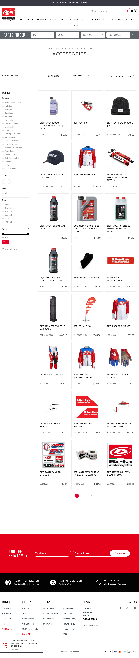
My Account (68, 608)
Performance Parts (12, 144)
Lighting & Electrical (12, 134)
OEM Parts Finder (30, 629)
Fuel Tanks (9, 120)
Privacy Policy (69, 629)
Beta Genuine (10, 208)
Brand (5, 200)
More (77, 25)
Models (25, 19)
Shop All (26, 634)
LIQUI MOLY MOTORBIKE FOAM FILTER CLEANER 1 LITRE (119, 229)
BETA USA (9, 211)
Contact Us (68, 613)
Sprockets (9, 162)
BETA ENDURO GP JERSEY (119, 326)
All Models (7, 629)
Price (4, 229)
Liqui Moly (9, 215)
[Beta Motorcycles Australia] (8, 14)
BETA (7, 205)
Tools (7, 165)
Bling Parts (9, 113)
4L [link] (6, 193)
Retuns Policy (69, 624)
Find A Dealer (76, 19)
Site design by (66, 652)
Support (117, 19)
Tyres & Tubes (10, 169)
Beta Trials (6, 618)
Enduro (25, 608)
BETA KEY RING (81, 123)
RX (3, 624)
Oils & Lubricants (11, 141)
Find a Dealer (48, 608)
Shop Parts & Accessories (48, 19)
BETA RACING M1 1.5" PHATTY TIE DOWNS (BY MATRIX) (118, 177)
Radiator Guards (11, 155)
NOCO (7, 219)
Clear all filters (10, 249)
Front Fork (9, 116)
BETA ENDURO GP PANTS (51, 375)
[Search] (126, 11)
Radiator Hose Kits (12, 158)
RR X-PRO (7, 608)
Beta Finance (48, 618)
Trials (24, 613)
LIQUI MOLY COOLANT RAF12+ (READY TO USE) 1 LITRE (52, 126)
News (129, 19)
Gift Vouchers (28, 624)
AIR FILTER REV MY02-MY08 (86, 277)
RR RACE (6, 613)
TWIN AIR (8, 222)
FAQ (65, 634)
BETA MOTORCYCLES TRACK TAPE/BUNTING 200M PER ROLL (87, 475)
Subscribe (120, 553)
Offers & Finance (98, 19)
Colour (5, 175)
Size (4, 189)
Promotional (9, 151)
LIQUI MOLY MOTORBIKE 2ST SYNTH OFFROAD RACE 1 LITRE (87, 229)
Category (6, 98)
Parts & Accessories (13, 103)
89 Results (54, 76)
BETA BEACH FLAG (82, 326)
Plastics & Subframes (13, 148)
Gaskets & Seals (11, 123)
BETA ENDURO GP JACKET (86, 174)
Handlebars (9, 130)
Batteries (8, 110)
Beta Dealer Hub (90, 626)
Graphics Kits (10, 127)
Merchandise (10, 137)
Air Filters (8, 106)
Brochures (47, 624)
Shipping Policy (69, 618)
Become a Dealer (50, 613)
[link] (4, 181)
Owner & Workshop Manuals (87, 612)
